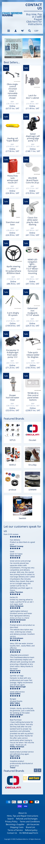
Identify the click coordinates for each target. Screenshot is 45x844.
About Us (22, 813)
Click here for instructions (34, 22)
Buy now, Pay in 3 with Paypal (34, 16)
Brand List (30, 827)
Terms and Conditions (30, 821)
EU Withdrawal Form (28, 833)
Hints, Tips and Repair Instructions (22, 816)
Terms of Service (15, 830)
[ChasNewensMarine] (12, 14)
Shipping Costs (17, 827)
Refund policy (31, 830)
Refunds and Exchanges (27, 818)
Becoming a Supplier (15, 824)
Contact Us (12, 833)
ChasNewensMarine (21, 839)
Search (10, 818)
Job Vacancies (33, 824)
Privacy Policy (11, 821)
